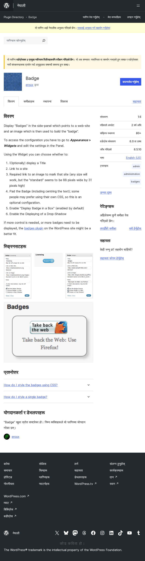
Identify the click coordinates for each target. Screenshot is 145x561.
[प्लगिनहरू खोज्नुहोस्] (44, 40)
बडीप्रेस (10, 516)
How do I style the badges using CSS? (31, 385)
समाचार (8, 470)
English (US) (133, 157)
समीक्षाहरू (29, 101)
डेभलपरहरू (80, 477)
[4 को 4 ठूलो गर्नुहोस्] (88, 307)
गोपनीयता (9, 484)
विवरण (11, 101)
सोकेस (42, 464)
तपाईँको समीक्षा (108, 228)
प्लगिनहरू (44, 477)
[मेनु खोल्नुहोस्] (139, 5)
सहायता (137, 101)
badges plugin (33, 228)
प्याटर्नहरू (44, 484)
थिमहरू (43, 470)
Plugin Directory (14, 17)
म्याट (8, 503)
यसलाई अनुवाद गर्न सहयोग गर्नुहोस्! (93, 27)
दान (113, 477)
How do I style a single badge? (25, 397)
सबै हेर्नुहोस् (135, 228)
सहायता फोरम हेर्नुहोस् (112, 258)
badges (135, 181)
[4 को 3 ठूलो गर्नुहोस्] (88, 258)
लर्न (76, 464)
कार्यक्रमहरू (116, 470)
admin (136, 166)
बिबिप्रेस (10, 509)
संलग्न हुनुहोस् (117, 464)
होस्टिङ (8, 477)
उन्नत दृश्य (106, 192)
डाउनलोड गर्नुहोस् (131, 81)
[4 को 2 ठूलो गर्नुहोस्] (57, 258)
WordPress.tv (85, 484)
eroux (29, 85)
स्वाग (114, 484)
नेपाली (16, 533)
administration (132, 174)
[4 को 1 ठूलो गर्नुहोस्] (26, 258)
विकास (64, 101)
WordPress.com (16, 496)
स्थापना (47, 101)
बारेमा (7, 464)
